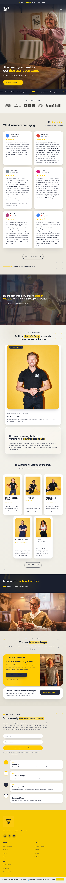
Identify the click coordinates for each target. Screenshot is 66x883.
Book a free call (49, 692)
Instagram (36, 849)
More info (31, 881)
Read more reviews (31, 256)
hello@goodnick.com (39, 846)
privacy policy (14, 753)
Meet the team (32, 565)
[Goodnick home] (6, 9)
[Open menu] (61, 9)
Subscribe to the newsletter (23, 748)
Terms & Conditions (8, 872)
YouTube (36, 856)
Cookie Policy (6, 868)
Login (4, 856)
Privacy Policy (7, 864)
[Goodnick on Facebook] (9, 836)
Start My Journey (12, 82)
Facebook (36, 853)
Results (5, 853)
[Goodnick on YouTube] (14, 836)
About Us (5, 849)
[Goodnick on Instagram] (5, 836)
